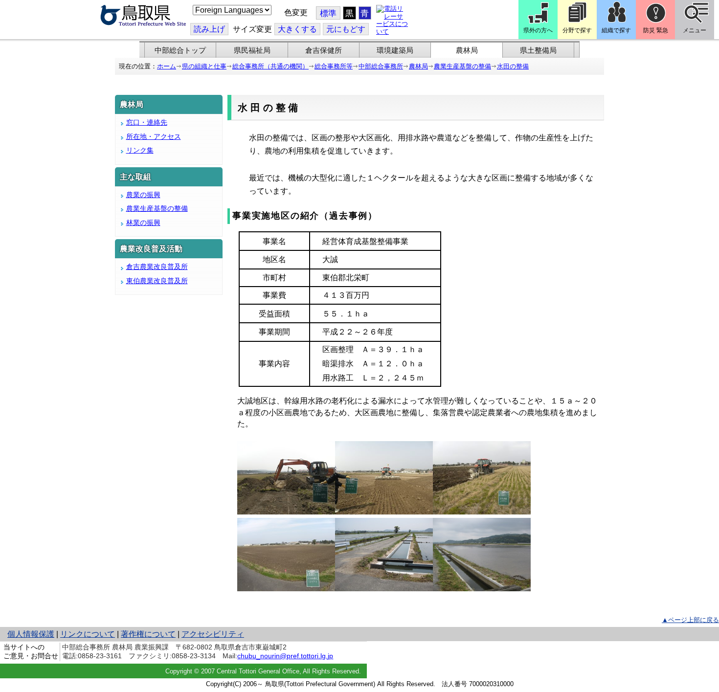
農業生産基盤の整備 (462, 66)
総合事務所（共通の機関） (270, 66)
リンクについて (87, 634)
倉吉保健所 (323, 50)
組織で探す (616, 30)
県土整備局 (538, 50)
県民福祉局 (252, 50)
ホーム (166, 66)
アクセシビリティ (212, 634)
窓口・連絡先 (146, 122)
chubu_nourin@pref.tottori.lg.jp (285, 656)
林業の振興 (143, 222)
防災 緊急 (655, 30)
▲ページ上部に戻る (690, 620)
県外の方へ (538, 30)
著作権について (148, 634)
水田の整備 (513, 66)
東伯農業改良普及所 (157, 281)
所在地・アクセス (153, 136)
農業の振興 (143, 195)
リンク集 (140, 150)
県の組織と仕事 (204, 66)
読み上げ (209, 29)
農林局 (467, 50)
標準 (328, 13)
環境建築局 (395, 50)
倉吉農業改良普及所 (157, 266)
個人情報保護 (30, 634)
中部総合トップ (180, 50)
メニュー (694, 30)
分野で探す (577, 30)
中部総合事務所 (381, 66)
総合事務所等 (334, 66)
